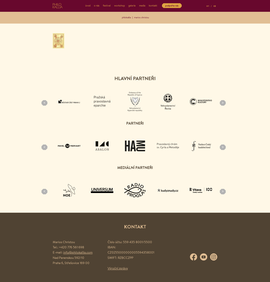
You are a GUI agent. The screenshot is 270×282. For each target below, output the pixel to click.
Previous (44, 103)
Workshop (119, 5)
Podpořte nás (171, 5)
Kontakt (153, 5)
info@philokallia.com (78, 252)
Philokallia (126, 17)
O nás (96, 5)
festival (107, 5)
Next (223, 103)
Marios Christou (141, 17)
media (142, 5)
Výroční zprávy (118, 268)
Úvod (87, 5)
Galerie (132, 5)
